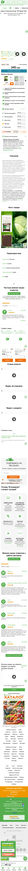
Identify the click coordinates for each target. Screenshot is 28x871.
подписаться (13, 477)
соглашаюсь (12, 479)
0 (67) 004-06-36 (17, 806)
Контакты (19, 766)
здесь (21, 299)
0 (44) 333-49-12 (8, 804)
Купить (8, 360)
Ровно (14, 741)
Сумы (20, 741)
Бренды (14, 784)
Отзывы (10, 770)
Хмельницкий (6, 743)
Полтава (8, 741)
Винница (13, 736)
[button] (25, 81)
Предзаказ (20, 779)
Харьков (8, 732)
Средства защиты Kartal (10, 777)
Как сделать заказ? (10, 779)
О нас (13, 766)
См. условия (20, 527)
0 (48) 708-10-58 (7, 806)
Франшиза (4, 825)
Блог (7, 766)
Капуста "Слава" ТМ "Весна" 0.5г (20, 351)
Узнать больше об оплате (12, 149)
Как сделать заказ (21, 827)
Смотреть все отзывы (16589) (14, 655)
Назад (5, 8)
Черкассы (15, 734)
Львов (6, 736)
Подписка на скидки (14, 772)
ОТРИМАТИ (8, 854)
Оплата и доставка (17, 768)
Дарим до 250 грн (14, 775)
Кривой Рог (20, 736)
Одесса (14, 732)
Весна (6, 276)
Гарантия (7, 768)
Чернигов (15, 743)
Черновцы (21, 754)
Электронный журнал (8, 827)
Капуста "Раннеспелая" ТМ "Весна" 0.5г (6, 351)
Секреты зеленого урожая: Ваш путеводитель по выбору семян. (13, 436)
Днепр (20, 732)
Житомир (22, 743)
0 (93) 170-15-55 (17, 804)
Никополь (20, 739)
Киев (20, 729)
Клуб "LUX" (17, 770)
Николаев (13, 739)
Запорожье (7, 734)
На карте (14, 812)
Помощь (21, 777)
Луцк (6, 739)
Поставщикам (9, 782)
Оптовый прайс (19, 782)
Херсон (22, 734)
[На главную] (2, 2)
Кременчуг (15, 756)
